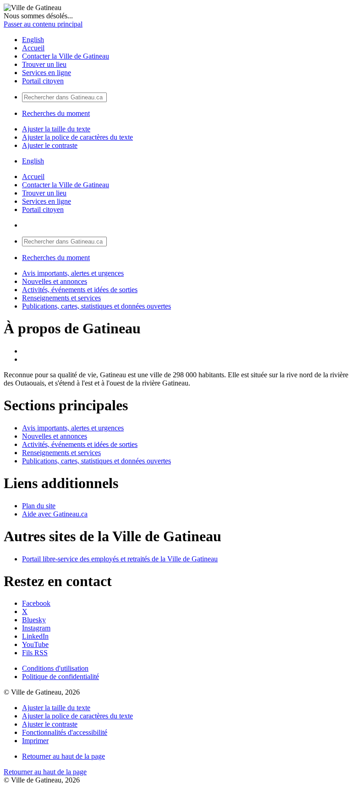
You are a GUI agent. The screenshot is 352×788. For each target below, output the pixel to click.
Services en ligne (46, 72)
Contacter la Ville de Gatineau (65, 56)
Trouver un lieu (44, 64)
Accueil (33, 48)
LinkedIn (35, 636)
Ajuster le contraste (49, 145)
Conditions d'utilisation (55, 668)
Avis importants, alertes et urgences (73, 273)
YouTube (35, 644)
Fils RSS (35, 653)
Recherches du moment (56, 113)
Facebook (36, 603)
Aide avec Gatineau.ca (55, 514)
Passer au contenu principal (43, 24)
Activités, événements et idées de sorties (80, 289)
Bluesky (34, 620)
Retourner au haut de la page (63, 756)
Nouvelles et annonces (54, 281)
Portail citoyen (43, 81)
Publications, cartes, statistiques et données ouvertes (96, 306)
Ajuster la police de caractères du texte (77, 137)
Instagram (36, 628)
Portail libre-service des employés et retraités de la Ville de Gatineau (120, 559)
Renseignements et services (61, 298)
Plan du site (38, 506)
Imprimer (35, 741)
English (33, 39)
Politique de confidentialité (60, 676)
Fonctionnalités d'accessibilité (64, 732)
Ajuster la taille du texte (56, 129)
